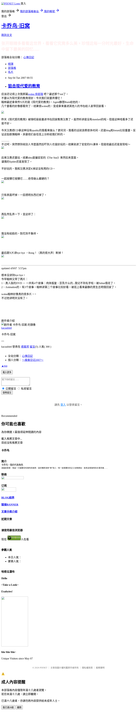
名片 (10, 72)
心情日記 (28, 57)
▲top (4, 365)
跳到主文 (6, 35)
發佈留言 (7, 392)
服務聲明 (100, 667)
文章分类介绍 (9, 511)
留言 (32, 346)
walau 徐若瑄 (35, 94)
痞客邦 (25, 346)
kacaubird (6, 327)
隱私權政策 (87, 667)
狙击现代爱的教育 (24, 86)
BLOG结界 (7, 497)
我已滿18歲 (8, 707)
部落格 (12, 68)
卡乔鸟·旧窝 (15, 26)
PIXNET (43, 667)
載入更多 (7, 372)
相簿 (10, 64)
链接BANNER (9, 504)
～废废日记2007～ (32, 360)
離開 (19, 707)
